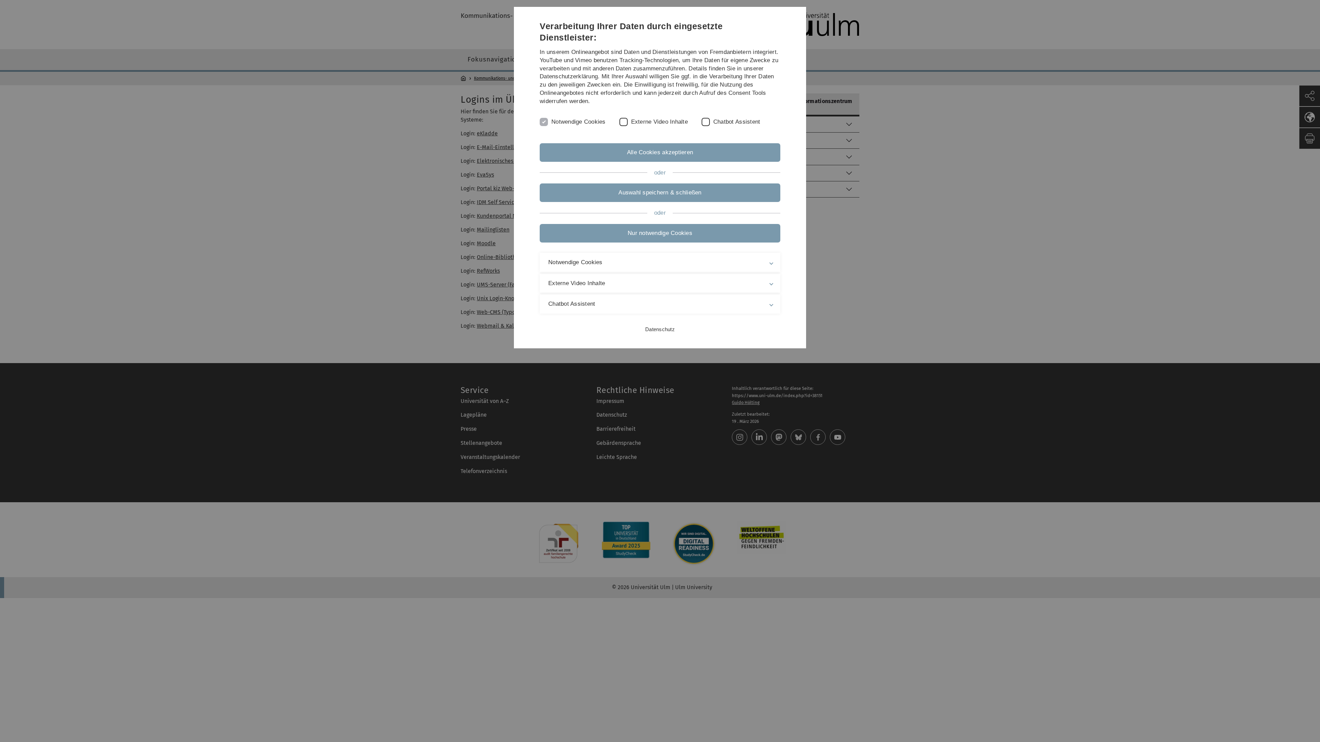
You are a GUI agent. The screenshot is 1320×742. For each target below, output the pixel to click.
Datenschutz (660, 329)
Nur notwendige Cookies (660, 233)
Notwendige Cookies (578, 122)
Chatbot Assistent (736, 122)
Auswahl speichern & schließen (659, 192)
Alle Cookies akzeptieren (660, 152)
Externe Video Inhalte (659, 122)
